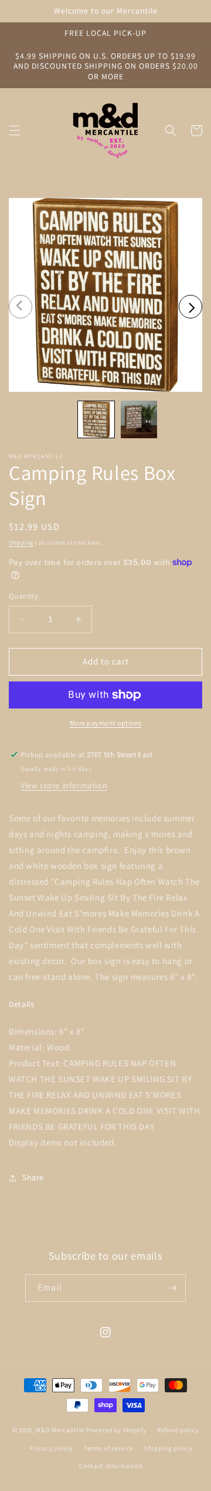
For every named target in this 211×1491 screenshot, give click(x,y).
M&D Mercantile (60, 1430)
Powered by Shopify (116, 1430)
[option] (105, 295)
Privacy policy (51, 1448)
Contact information (110, 1466)
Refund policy (178, 1430)
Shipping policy (168, 1448)
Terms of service (108, 1448)
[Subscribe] (172, 1288)
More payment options (106, 722)
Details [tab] (22, 1004)
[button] (15, 130)
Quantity (23, 596)
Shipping (21, 542)
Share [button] (33, 1177)
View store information (64, 785)
